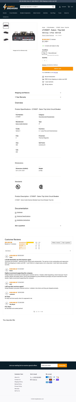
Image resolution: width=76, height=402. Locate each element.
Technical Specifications (23, 216)
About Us (66, 13)
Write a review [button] (56, 242)
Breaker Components (25, 13)
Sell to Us (17, 391)
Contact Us (5, 17)
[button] (46, 39)
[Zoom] (23, 36)
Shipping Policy (19, 381)
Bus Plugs (53, 13)
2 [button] (36, 311)
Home (43, 27)
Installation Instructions (23, 220)
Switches (45, 13)
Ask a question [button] (66, 242)
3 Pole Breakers (50, 27)
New (44, 53)
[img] (13, 255)
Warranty (17, 388)
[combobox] (37, 6)
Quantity (44, 57)
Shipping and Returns (22, 93)
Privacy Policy (18, 386)
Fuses (59, 13)
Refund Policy (18, 384)
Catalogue (19, 212)
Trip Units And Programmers (46, 117)
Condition (45, 50)
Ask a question (20, 226)
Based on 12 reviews (10, 244)
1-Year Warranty (20, 97)
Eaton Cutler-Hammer (48, 35)
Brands (4, 13)
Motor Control (36, 13)
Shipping (44, 65)
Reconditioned (52, 53)
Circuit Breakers (13, 13)
